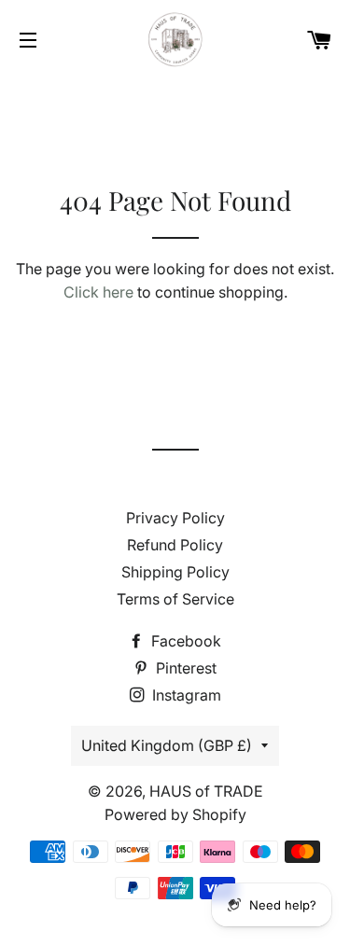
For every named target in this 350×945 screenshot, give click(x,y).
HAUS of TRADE (206, 791)
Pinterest (184, 668)
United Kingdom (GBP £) (166, 745)
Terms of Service (175, 599)
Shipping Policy (175, 572)
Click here (98, 292)
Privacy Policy (175, 517)
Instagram (184, 695)
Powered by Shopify (175, 814)
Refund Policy (175, 544)
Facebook (184, 641)
